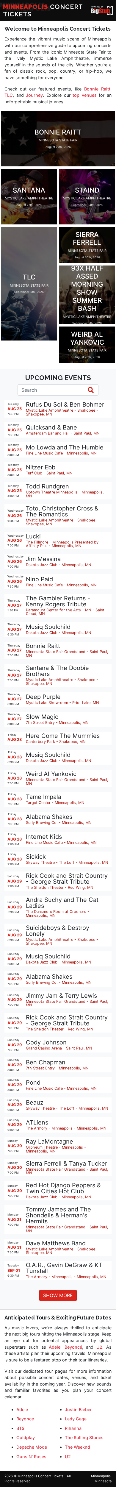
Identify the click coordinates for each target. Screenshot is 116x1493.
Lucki (33, 536)
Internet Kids (44, 836)
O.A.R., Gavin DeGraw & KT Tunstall (64, 1268)
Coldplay (25, 1437)
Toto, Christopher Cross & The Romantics (62, 511)
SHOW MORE (58, 1295)
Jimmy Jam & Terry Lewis (61, 995)
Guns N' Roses (31, 1456)
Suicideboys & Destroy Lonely (57, 930)
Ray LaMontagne (49, 1141)
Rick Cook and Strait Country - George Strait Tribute (67, 878)
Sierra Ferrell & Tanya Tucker (66, 1163)
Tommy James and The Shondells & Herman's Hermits (58, 1215)
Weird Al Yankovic (51, 773)
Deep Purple (43, 696)
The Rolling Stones (84, 1437)
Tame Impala (43, 796)
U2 (99, 1347)
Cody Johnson (46, 1042)
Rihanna (73, 1428)
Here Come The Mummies (63, 735)
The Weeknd (77, 1447)
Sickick (36, 856)
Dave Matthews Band (56, 1243)
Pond (33, 1082)
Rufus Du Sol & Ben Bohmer (65, 404)
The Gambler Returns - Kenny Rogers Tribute (58, 601)
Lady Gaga (76, 1418)
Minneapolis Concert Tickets (40, 1476)
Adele (54, 1347)
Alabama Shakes (49, 816)
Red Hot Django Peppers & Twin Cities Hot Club (63, 1188)
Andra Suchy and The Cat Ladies (62, 902)
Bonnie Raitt (97, 88)
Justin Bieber (78, 1409)
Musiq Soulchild (48, 626)
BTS (20, 1428)
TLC (8, 95)
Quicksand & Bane (51, 427)
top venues (85, 95)
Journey (34, 95)
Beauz (34, 1102)
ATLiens (37, 1122)
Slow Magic (42, 716)
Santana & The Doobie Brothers (57, 670)
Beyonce (25, 1418)
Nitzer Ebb (40, 467)
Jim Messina (43, 559)
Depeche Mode (31, 1447)
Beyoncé (73, 1347)
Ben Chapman (45, 1062)
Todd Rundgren (47, 486)
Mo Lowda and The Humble (65, 447)
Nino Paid (39, 579)
